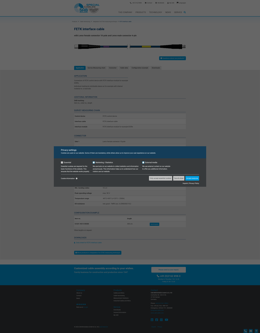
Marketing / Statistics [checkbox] (104, 162)
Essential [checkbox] (67, 162)
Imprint (185, 183)
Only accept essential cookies (160, 178)
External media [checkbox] (151, 162)
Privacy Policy (194, 183)
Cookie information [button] (68, 178)
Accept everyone (192, 178)
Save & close (178, 178)
